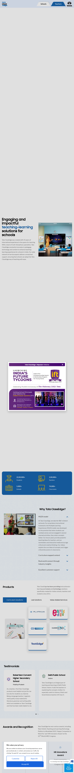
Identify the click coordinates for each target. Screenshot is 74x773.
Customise (15, 759)
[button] (62, 365)
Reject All (34, 759)
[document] (37, 386)
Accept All (25, 764)
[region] (25, 755)
